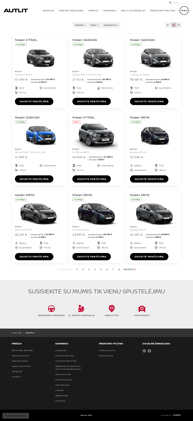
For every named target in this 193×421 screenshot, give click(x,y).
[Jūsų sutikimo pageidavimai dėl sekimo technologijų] (15, 416)
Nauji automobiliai (20, 361)
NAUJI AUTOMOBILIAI (133, 10)
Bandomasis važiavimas (22, 350)
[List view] (178, 25)
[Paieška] (170, 2)
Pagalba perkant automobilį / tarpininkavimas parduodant (68, 367)
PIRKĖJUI (93, 10)
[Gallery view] (173, 25)
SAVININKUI (109, 10)
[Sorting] (167, 25)
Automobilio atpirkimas (65, 361)
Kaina (93, 24)
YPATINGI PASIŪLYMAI (71, 10)
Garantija (59, 390)
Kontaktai (16, 377)
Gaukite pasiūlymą (34, 101)
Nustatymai (110, 24)
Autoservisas (60, 350)
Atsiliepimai (17, 371)
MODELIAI (48, 10)
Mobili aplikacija (62, 385)
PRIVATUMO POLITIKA (162, 10)
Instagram (144, 351)
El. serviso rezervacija (64, 355)
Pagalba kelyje (61, 395)
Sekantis (128, 269)
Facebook (149, 351)
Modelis (79, 24)
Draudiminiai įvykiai (63, 380)
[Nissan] (184, 11)
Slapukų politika (106, 355)
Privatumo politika (107, 350)
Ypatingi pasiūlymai (20, 355)
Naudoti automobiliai (21, 366)
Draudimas (60, 401)
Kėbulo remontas (63, 374)
